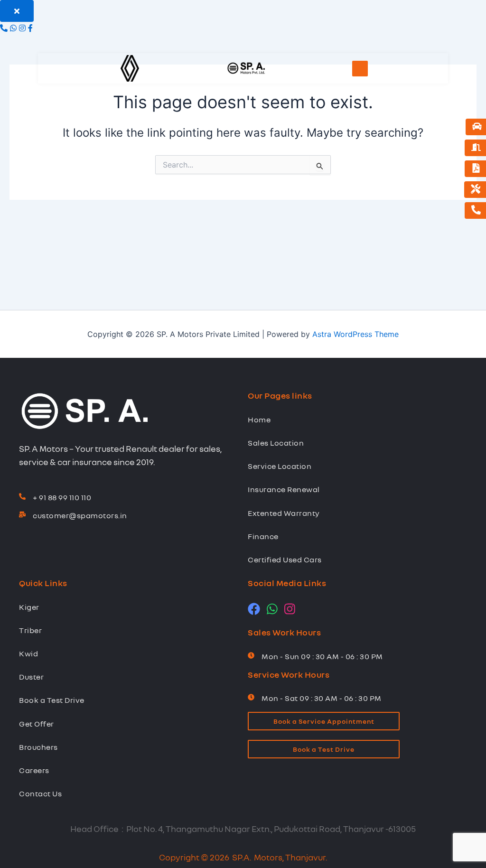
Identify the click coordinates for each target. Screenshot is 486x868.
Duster (31, 676)
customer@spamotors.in (80, 515)
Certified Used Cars (285, 559)
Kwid (28, 653)
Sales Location (276, 443)
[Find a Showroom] (476, 147)
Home (259, 419)
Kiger (29, 607)
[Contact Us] (476, 210)
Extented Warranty (284, 513)
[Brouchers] (476, 168)
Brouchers (38, 747)
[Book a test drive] (477, 126)
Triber (30, 630)
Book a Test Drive (51, 700)
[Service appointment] (475, 189)
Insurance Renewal (284, 489)
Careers (34, 770)
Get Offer (36, 723)
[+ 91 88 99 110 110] (22, 497)
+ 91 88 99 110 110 (62, 497)
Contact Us (40, 793)
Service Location (279, 466)
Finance (263, 536)
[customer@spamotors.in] (22, 515)
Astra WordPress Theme (355, 334)
